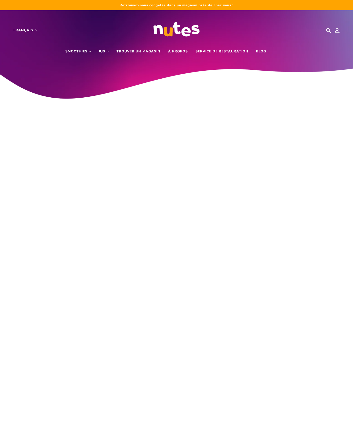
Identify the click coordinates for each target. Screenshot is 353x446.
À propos (178, 51)
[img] (328, 30)
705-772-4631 (35, 389)
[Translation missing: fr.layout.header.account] (337, 30)
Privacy (141, 439)
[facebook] (265, 404)
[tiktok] (285, 404)
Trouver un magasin (138, 51)
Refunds (162, 439)
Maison (160, 356)
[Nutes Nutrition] (176, 30)
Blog (261, 51)
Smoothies (77, 51)
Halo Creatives (204, 439)
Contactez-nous (168, 389)
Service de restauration (221, 51)
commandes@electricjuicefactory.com (60, 395)
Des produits (166, 363)
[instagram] (275, 404)
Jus (102, 51)
